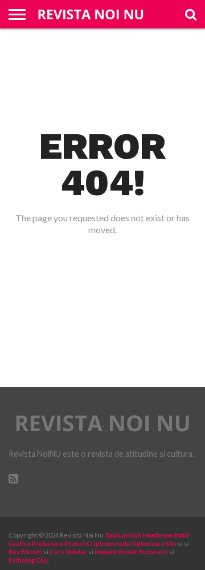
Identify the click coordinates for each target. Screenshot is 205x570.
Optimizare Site (154, 543)
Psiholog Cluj (28, 560)
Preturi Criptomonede (97, 543)
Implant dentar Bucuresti (131, 551)
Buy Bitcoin (25, 551)
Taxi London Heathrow (139, 535)
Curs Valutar (68, 551)
